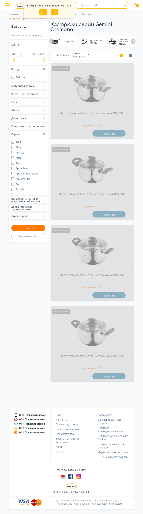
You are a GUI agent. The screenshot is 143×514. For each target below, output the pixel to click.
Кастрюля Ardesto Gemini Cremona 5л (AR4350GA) (92, 113)
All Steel (20, 152)
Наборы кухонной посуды (123, 41)
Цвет (14, 102)
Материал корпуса (22, 86)
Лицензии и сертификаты (113, 457)
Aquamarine (23, 178)
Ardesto (20, 77)
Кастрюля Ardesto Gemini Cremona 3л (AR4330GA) (92, 356)
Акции (59, 446)
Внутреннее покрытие (24, 94)
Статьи (60, 451)
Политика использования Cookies (113, 437)
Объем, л (16, 110)
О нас (59, 415)
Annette (20, 163)
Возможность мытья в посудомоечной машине (26, 200)
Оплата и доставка (67, 424)
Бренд (15, 69)
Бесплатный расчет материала (67, 440)
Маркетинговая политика (113, 452)
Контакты (61, 419)
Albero (19, 147)
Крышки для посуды (96, 41)
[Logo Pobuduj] (22, 5)
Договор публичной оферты (109, 421)
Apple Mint (22, 168)
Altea (19, 157)
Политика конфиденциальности (110, 429)
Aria (18, 184)
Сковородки (67, 41)
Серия (15, 134)
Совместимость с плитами (27, 126)
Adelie (19, 142)
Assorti (20, 189)
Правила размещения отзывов (111, 446)
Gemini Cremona (30, 35)
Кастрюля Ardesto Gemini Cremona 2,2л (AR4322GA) (92, 194)
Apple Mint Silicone (27, 173)
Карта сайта (105, 415)
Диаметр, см (18, 118)
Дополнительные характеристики (21, 208)
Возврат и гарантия (67, 429)
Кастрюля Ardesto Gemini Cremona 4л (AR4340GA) (92, 275)
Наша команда (65, 434)
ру (55, 12)
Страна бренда (20, 216)
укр (43, 12)
